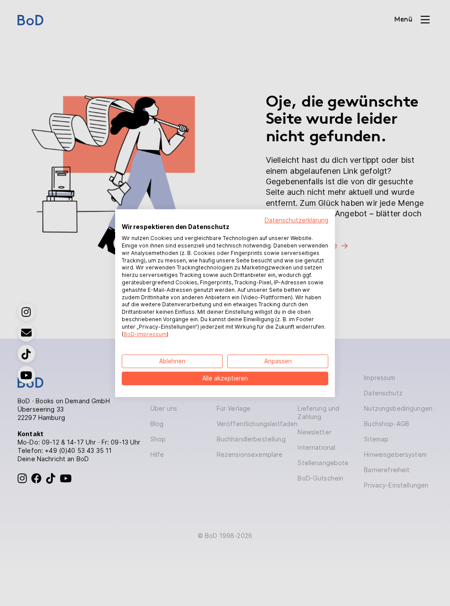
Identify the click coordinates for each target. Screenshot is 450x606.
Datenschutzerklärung (296, 219)
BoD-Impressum (145, 333)
